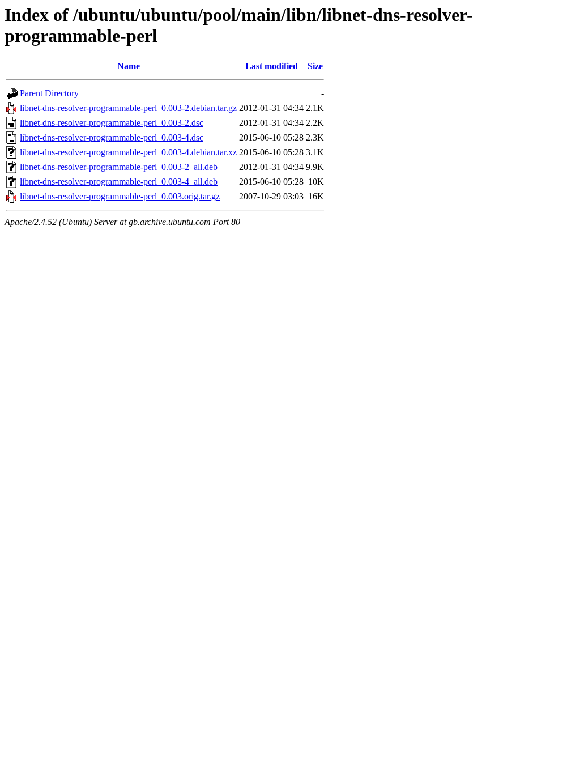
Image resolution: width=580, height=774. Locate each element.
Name (128, 66)
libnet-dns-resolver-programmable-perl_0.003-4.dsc (111, 137)
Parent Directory (49, 93)
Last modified (271, 66)
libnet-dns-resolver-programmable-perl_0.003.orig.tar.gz (120, 196)
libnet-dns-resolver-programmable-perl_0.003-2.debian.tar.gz (128, 108)
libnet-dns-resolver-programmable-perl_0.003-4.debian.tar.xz (128, 152)
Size (315, 66)
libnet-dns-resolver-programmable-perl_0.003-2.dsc (111, 122)
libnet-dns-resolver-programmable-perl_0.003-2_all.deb (119, 167)
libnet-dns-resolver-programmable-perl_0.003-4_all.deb (119, 181)
